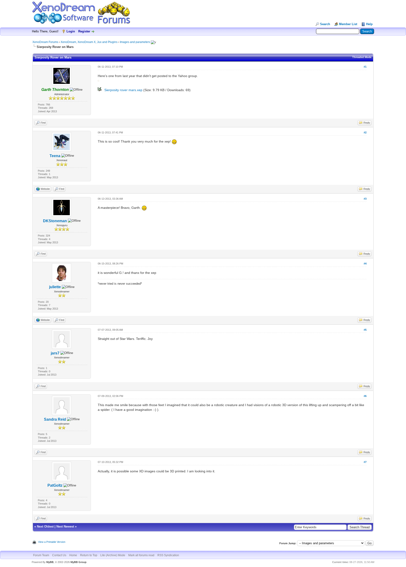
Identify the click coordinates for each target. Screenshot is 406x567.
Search (325, 24)
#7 (365, 462)
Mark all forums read (141, 555)
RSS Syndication (168, 555)
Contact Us (59, 555)
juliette (55, 287)
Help (369, 24)
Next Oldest (45, 526)
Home (73, 555)
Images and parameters (135, 42)
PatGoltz (54, 485)
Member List (348, 24)
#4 (365, 263)
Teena (55, 156)
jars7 (55, 353)
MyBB (50, 562)
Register (84, 31)
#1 (365, 66)
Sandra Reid (55, 419)
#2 (365, 132)
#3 (365, 198)
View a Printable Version (51, 541)
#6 (365, 396)
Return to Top (88, 555)
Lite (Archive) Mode (112, 555)
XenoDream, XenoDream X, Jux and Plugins (89, 42)
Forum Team (41, 555)
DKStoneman (55, 221)
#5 (365, 329)
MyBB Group (78, 562)
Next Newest (65, 526)
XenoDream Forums (45, 42)
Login (70, 31)
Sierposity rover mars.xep (123, 90)
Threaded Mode (361, 57)
